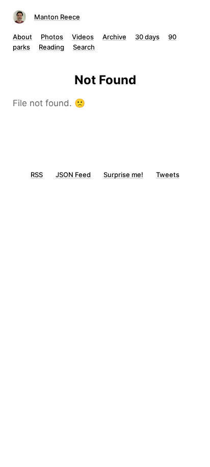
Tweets (167, 174)
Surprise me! (123, 174)
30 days (147, 37)
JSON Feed (73, 174)
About (22, 37)
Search (84, 47)
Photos (52, 37)
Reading (51, 47)
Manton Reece (57, 17)
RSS (37, 174)
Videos (83, 37)
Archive (114, 37)
